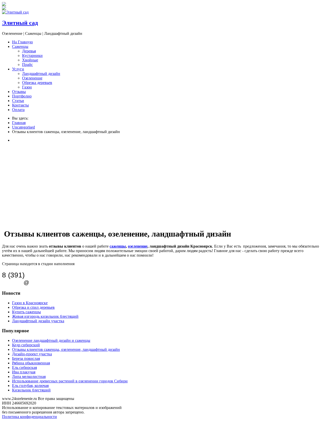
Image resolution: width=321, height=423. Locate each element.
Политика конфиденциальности (29, 416)
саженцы (118, 246)
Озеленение (32, 78)
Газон (27, 87)
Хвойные (30, 60)
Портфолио (22, 96)
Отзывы (19, 91)
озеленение (137, 246)
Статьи (18, 100)
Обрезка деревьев (37, 82)
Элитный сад (20, 23)
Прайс (27, 64)
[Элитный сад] (15, 12)
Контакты (20, 105)
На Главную (22, 42)
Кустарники (32, 55)
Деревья (29, 51)
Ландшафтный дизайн (41, 73)
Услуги (18, 69)
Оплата (18, 110)
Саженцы (20, 46)
